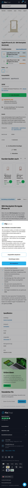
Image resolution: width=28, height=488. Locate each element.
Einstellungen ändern (14, 259)
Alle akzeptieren (14, 263)
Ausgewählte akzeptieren (14, 254)
